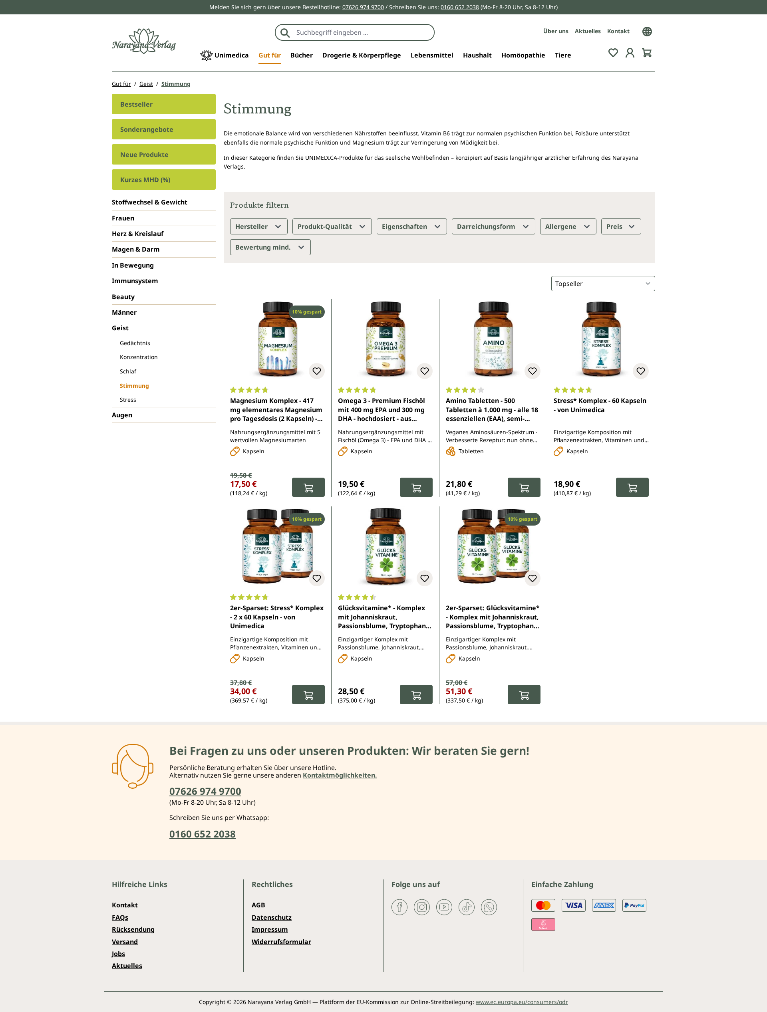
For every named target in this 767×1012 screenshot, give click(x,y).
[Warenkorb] (646, 52)
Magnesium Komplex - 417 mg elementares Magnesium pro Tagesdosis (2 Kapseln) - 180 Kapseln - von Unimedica (276, 410)
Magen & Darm (136, 249)
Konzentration (139, 357)
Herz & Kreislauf (137, 233)
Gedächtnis (135, 343)
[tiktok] (467, 906)
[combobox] (363, 32)
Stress (128, 399)
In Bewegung (133, 265)
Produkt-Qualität (326, 226)
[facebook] (399, 906)
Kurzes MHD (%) (145, 179)
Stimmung (134, 385)
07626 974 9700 (363, 7)
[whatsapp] (489, 906)
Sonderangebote (146, 129)
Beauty (123, 296)
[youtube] (444, 906)
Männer (124, 312)
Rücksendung (133, 929)
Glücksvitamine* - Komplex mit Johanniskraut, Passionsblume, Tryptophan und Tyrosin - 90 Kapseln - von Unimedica (384, 617)
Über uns (555, 31)
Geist (120, 327)
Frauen (123, 218)
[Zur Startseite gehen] (144, 41)
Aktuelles (588, 31)
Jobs (118, 953)
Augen (122, 415)
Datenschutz (272, 917)
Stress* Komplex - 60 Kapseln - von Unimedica (600, 405)
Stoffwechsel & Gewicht (149, 202)
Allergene (561, 226)
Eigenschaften (405, 226)
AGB (258, 905)
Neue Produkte (144, 154)
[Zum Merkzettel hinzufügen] (317, 371)
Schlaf (128, 371)
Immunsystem (135, 280)
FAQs (120, 917)
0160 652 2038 (460, 7)
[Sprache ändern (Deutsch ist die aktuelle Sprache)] (647, 31)
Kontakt (618, 31)
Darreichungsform (487, 226)
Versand (125, 941)
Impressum (270, 929)
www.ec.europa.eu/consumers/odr (522, 1002)
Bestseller (136, 104)
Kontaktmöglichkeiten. (340, 775)
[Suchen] (285, 32)
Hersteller (252, 226)
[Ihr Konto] (630, 52)
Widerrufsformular (281, 941)
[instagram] (422, 906)
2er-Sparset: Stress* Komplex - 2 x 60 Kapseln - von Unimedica (277, 616)
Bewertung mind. (263, 247)
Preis (615, 226)
